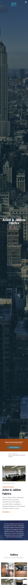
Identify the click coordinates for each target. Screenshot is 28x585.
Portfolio (14, 25)
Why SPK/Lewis (13, 13)
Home (14, 9)
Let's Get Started (14, 447)
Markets (13, 21)
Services (14, 17)
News (14, 29)
